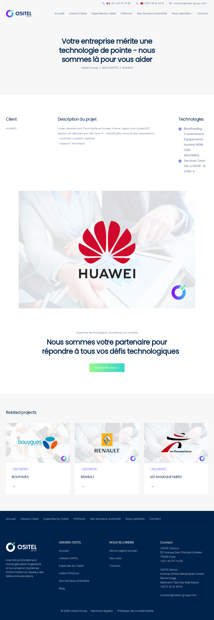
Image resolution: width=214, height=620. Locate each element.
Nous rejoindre (181, 13)
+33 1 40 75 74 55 (171, 561)
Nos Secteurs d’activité (152, 13)
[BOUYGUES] (38, 443)
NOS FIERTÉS (20, 469)
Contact (202, 13)
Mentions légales (102, 611)
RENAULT (87, 476)
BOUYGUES (20, 476)
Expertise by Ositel (103, 13)
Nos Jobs (115, 558)
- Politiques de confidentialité (134, 611)
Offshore (126, 13)
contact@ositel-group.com (178, 595)
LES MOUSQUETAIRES (166, 476)
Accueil (59, 13)
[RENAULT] (107, 443)
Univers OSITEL (68, 558)
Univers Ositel (78, 13)
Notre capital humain (123, 551)
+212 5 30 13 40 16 (171, 587)
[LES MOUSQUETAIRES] (176, 443)
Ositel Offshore (69, 573)
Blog (62, 588)
